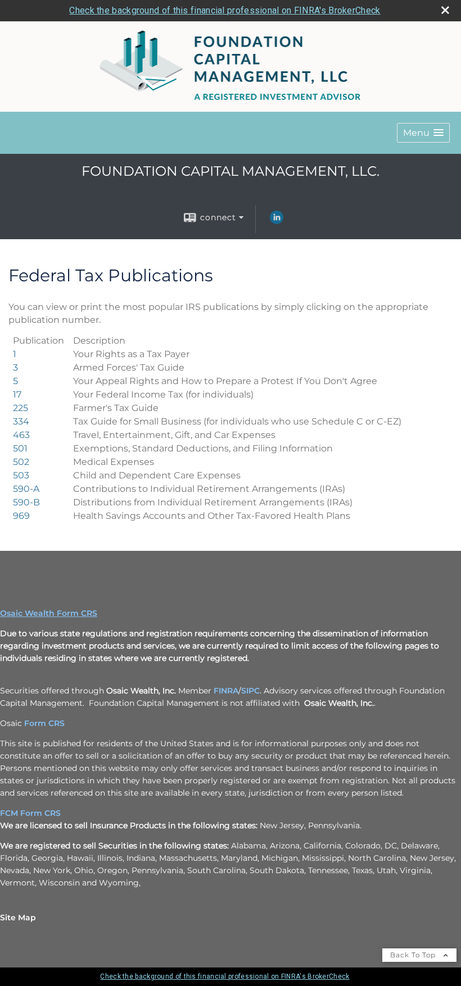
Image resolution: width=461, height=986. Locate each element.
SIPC (250, 691)
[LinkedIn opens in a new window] (276, 221)
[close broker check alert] (445, 10)
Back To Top (414, 955)
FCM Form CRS (30, 813)
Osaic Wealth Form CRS (48, 613)
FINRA (226, 691)
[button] (423, 133)
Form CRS (44, 723)
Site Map (18, 917)
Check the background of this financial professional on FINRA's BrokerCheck (224, 10)
